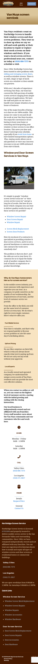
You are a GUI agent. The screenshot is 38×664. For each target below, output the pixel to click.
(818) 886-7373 (21, 61)
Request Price (19, 501)
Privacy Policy (8, 658)
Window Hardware (13, 619)
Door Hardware (11, 644)
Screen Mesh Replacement (18, 229)
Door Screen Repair (15, 219)
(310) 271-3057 (19, 478)
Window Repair (13, 222)
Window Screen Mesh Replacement (19, 601)
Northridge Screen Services (15, 656)
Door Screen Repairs (13, 635)
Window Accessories (13, 615)
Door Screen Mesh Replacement (18, 631)
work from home (25, 134)
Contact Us (19, 508)
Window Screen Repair (16, 217)
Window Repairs (12, 610)
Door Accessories (12, 640)
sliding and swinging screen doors (18, 74)
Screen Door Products (16, 232)
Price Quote (31, 3)
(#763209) (6, 531)
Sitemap (6, 660)
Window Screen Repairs (15, 606)
